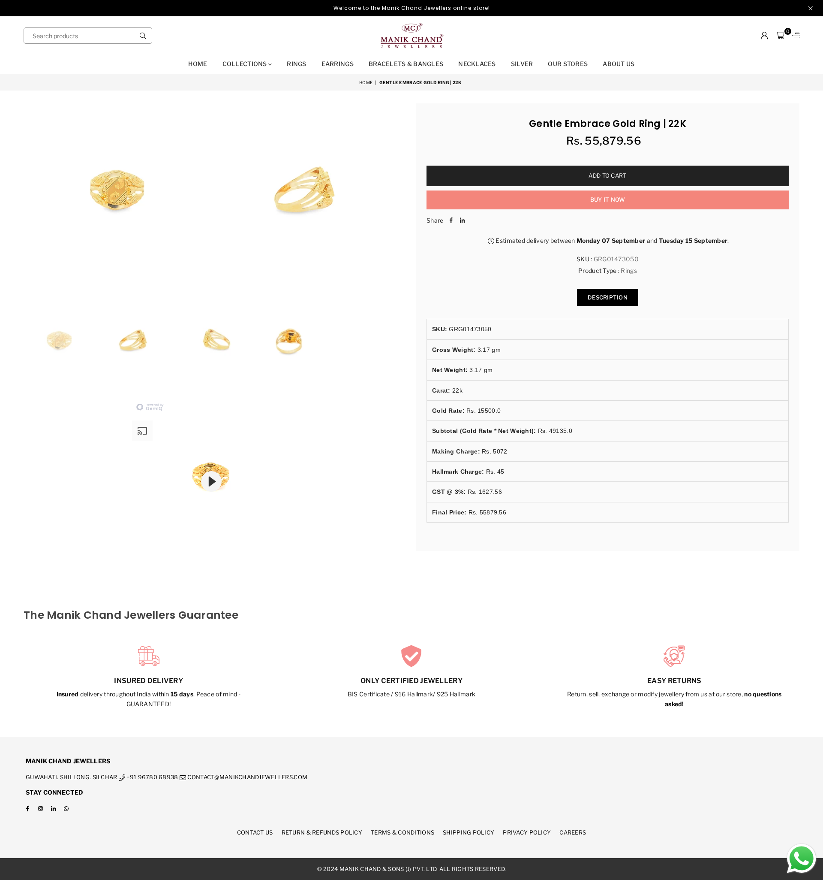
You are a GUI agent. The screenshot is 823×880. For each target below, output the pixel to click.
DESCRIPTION (608, 297)
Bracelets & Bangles (406, 63)
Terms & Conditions (402, 832)
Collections (245, 63)
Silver (522, 63)
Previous (31, 197)
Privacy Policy (527, 832)
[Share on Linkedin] (462, 220)
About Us (618, 63)
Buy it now (607, 199)
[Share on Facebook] (451, 220)
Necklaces (477, 63)
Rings (296, 63)
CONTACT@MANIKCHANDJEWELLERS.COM (246, 777)
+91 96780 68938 (151, 777)
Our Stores (568, 63)
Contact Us (255, 832)
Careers (572, 832)
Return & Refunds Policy (322, 832)
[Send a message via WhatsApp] (801, 858)
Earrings (337, 63)
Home (197, 63)
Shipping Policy (468, 832)
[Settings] (793, 35)
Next (397, 197)
